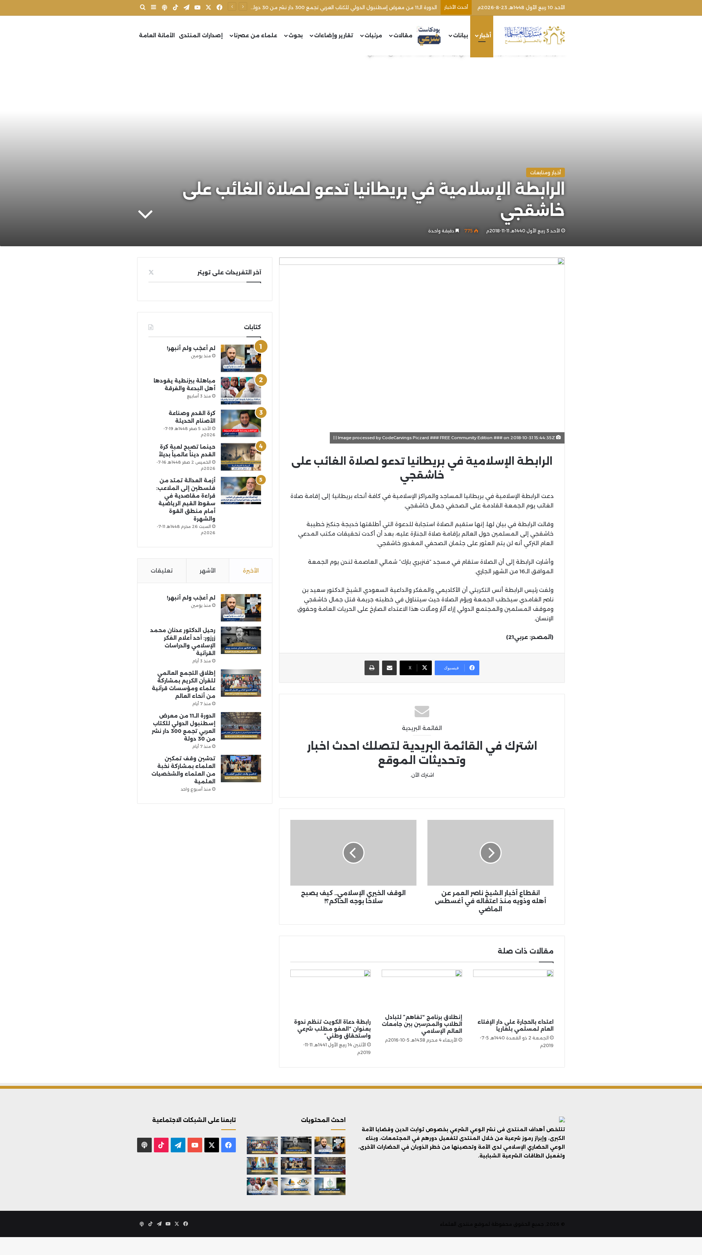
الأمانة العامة (157, 35)
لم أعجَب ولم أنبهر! (191, 348)
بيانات (460, 35)
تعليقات (162, 570)
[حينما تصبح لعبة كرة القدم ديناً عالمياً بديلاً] (241, 457)
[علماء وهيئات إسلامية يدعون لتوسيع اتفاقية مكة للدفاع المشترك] (262, 1166)
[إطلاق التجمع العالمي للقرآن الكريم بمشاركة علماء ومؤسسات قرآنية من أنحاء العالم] (241, 683)
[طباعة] (372, 668)
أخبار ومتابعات (545, 172)
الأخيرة (251, 570)
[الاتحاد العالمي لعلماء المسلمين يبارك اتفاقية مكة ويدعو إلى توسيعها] (330, 1186)
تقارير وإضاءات (333, 35)
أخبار (485, 35)
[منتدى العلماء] (534, 35)
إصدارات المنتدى (201, 35)
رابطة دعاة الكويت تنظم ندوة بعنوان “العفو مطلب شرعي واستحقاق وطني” (332, 1029)
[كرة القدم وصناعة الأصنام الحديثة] (241, 423)
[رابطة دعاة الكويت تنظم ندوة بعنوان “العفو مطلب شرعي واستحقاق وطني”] (330, 992)
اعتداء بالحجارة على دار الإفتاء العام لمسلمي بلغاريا (516, 1025)
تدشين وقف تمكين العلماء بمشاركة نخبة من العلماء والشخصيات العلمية (354, 7)
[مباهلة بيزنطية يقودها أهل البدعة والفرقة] (241, 390)
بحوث (295, 35)
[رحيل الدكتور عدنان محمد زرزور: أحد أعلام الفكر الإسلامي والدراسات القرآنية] (241, 640)
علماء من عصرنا (255, 35)
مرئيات (373, 35)
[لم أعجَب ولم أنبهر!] (241, 358)
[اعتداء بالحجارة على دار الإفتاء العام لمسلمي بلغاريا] (513, 992)
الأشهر (208, 570)
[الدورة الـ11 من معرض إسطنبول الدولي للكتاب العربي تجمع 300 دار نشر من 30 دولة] (241, 725)
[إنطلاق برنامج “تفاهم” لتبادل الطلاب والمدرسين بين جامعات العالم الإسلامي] (422, 990)
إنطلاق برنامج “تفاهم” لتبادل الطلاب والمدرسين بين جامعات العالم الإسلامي (422, 1024)
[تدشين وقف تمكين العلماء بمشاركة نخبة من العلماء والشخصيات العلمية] (241, 768)
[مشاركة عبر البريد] (389, 668)
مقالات (402, 35)
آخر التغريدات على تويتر (229, 272)
